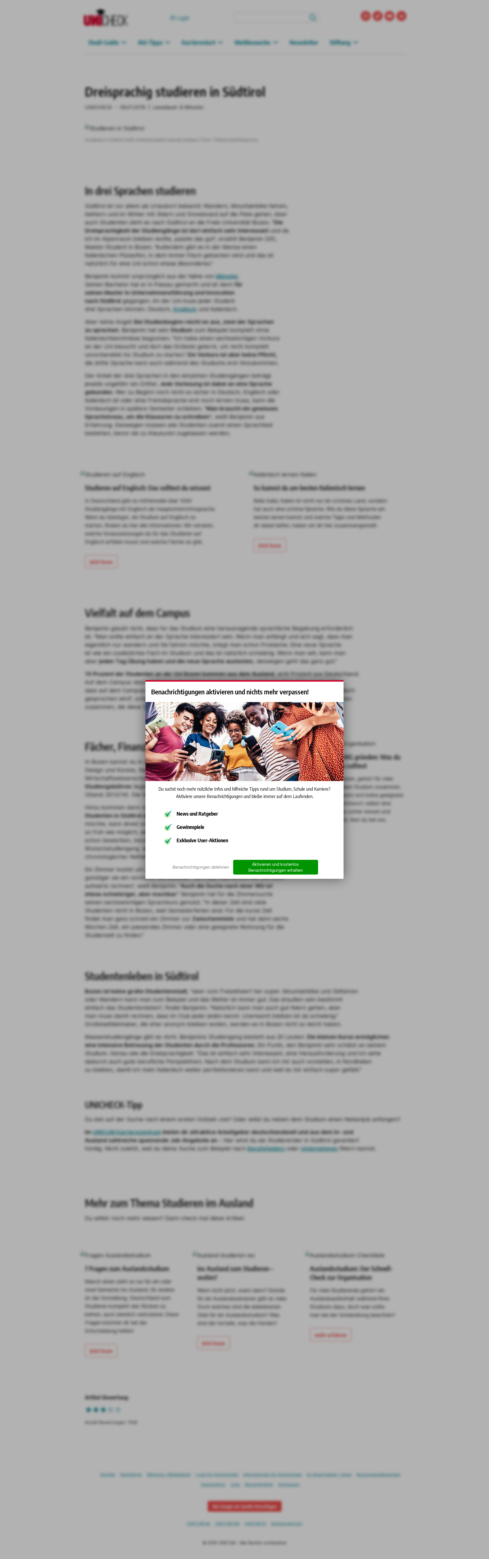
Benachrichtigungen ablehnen (201, 867)
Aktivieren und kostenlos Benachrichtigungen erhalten (275, 867)
